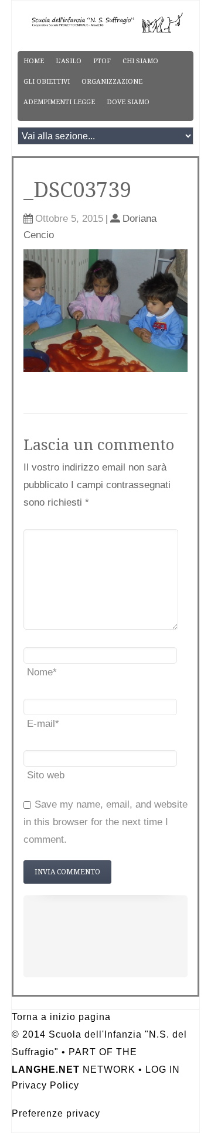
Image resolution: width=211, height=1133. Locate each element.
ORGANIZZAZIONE (111, 81)
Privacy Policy (45, 1085)
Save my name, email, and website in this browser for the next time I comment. (105, 822)
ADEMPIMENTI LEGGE (59, 102)
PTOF (102, 61)
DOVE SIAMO (128, 102)
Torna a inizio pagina (61, 1017)
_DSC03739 (77, 189)
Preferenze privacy (56, 1113)
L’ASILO (68, 61)
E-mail (43, 723)
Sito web (45, 775)
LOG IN (162, 1069)
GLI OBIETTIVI (46, 81)
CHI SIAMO (140, 61)
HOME (33, 61)
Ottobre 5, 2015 (69, 218)
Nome (42, 672)
